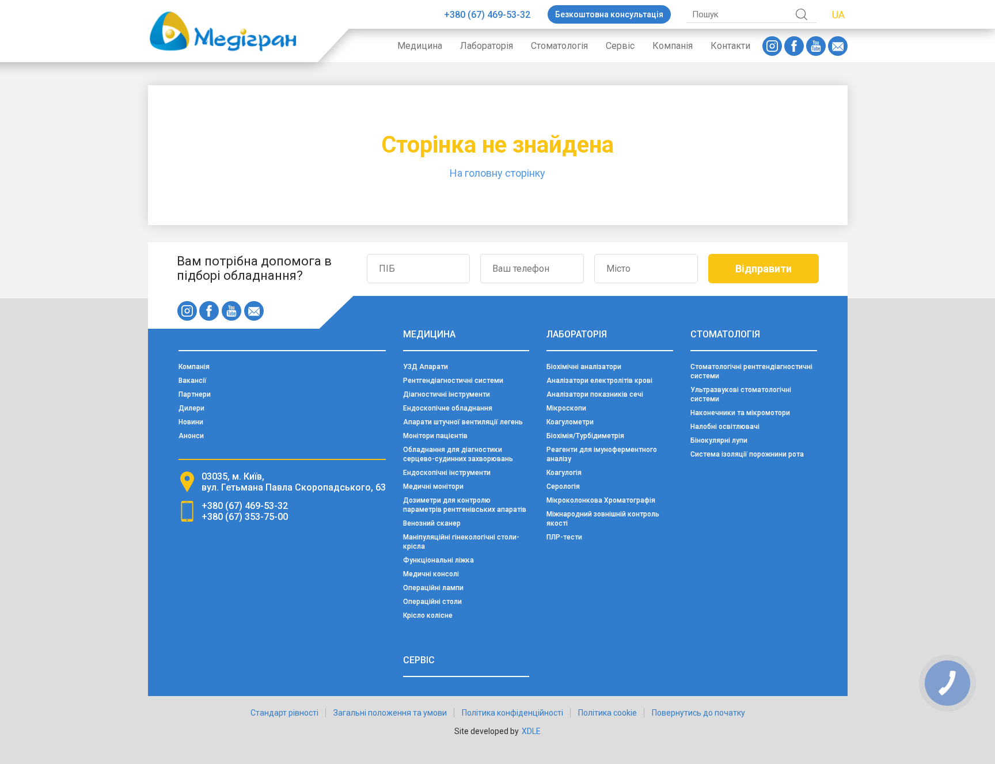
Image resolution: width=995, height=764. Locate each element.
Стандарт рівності (284, 712)
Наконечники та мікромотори (740, 413)
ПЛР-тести (564, 537)
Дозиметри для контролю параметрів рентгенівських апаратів (464, 505)
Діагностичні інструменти (446, 394)
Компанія (672, 45)
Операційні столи (432, 602)
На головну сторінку (497, 173)
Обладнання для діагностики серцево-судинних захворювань (458, 454)
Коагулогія (564, 473)
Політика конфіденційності (512, 712)
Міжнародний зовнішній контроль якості (602, 518)
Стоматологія (559, 45)
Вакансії (193, 381)
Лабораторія (486, 45)
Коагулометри (570, 422)
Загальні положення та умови (390, 712)
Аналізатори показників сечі (594, 394)
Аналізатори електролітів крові (599, 381)
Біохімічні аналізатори (583, 367)
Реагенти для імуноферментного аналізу (601, 454)
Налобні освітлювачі (724, 427)
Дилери (191, 408)
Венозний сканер (432, 523)
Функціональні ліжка (438, 560)
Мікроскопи (566, 408)
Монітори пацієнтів (435, 436)
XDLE (531, 731)
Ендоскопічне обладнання (447, 408)
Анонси (191, 436)
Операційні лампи (433, 588)
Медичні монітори (433, 486)
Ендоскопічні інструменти (447, 473)
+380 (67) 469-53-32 (487, 14)
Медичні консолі (431, 574)
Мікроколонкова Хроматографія (600, 500)
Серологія (563, 486)
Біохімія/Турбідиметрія (585, 436)
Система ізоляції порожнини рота (747, 454)
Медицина (419, 45)
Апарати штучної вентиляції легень (463, 422)
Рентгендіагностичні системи (453, 381)
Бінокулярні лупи (718, 440)
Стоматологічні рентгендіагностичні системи (751, 371)
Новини (191, 422)
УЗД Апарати (425, 367)
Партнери (195, 394)
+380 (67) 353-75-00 (245, 516)
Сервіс (620, 45)
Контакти (730, 45)
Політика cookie (607, 712)
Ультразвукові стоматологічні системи (740, 394)
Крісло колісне (428, 615)
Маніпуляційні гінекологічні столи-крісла (461, 541)
